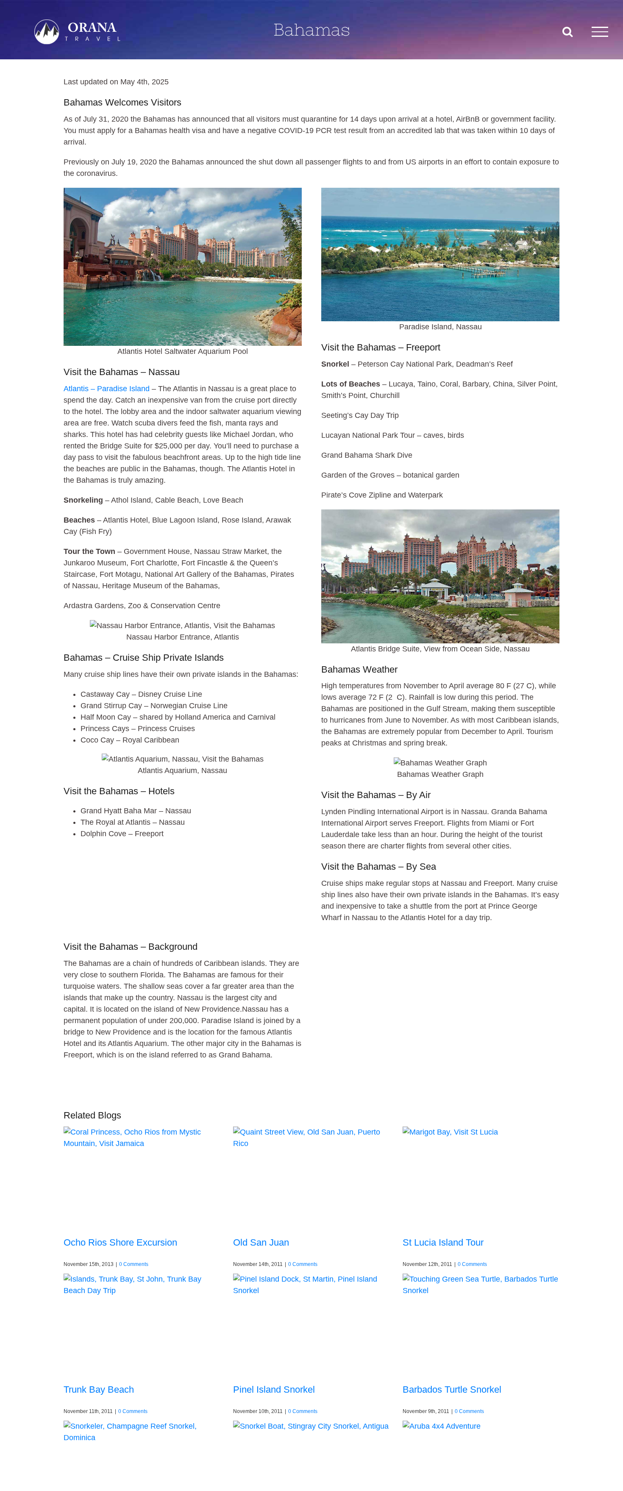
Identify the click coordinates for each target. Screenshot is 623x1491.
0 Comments (133, 1264)
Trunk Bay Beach (99, 1389)
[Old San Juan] (311, 1176)
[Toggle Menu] (600, 31)
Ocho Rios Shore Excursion (120, 1242)
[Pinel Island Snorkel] (311, 1323)
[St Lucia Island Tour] (481, 1176)
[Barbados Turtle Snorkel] (481, 1323)
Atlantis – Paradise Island (107, 388)
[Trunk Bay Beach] (142, 1323)
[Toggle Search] (567, 31)
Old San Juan (261, 1242)
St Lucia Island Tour (443, 1242)
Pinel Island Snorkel (274, 1389)
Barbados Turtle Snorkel (452, 1389)
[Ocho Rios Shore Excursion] (142, 1176)
